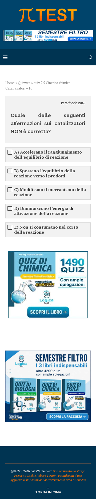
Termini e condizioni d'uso (64, 476)
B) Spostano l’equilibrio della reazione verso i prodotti (44, 173)
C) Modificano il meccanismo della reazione (50, 192)
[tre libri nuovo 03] (48, 353)
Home (10, 82)
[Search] (90, 57)
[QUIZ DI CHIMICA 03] (48, 253)
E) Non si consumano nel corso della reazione (46, 230)
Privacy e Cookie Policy (29, 476)
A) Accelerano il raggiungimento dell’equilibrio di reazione (48, 155)
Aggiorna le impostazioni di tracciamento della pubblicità (48, 480)
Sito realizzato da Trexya (69, 471)
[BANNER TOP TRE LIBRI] (48, 32)
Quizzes (24, 82)
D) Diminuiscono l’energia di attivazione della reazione (43, 211)
